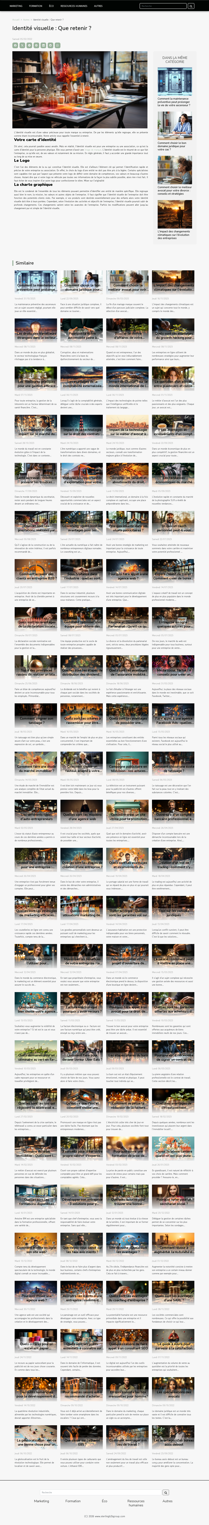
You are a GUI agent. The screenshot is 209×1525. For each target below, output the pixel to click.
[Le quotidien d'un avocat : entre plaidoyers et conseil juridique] (173, 378)
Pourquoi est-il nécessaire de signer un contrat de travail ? (174, 1059)
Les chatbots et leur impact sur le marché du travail (37, 434)
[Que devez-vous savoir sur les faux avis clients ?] (81, 1244)
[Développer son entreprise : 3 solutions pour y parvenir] (81, 1196)
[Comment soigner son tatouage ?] (36, 715)
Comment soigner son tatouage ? (36, 720)
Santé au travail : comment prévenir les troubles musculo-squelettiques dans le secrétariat (36, 484)
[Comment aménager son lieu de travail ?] (127, 1437)
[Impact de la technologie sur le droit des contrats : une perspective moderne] (81, 426)
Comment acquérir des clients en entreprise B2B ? (36, 576)
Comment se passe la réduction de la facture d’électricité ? (128, 1107)
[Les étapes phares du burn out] (127, 1052)
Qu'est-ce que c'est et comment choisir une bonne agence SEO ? (82, 1107)
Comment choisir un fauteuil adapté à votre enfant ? (82, 770)
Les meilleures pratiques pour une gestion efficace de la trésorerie (36, 386)
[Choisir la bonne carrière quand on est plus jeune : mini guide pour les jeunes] (173, 1148)
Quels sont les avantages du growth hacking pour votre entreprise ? (174, 337)
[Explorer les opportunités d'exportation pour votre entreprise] (81, 474)
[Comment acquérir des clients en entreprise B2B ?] (36, 570)
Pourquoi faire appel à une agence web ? (128, 576)
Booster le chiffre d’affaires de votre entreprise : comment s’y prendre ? (128, 340)
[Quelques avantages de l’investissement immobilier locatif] (173, 1100)
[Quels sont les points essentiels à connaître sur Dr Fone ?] (81, 1340)
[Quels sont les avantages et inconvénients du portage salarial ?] (127, 859)
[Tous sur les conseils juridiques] (173, 907)
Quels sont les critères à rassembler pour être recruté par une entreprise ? (82, 725)
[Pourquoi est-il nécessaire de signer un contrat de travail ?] (173, 1052)
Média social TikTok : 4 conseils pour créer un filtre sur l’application (174, 674)
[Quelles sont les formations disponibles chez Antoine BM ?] (36, 1196)
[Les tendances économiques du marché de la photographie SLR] (173, 474)
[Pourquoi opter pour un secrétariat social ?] (173, 1196)
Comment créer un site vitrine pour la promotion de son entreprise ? (128, 819)
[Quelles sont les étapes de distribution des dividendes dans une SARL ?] (81, 667)
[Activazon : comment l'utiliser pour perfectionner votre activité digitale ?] (36, 956)
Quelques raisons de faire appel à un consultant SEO (128, 1346)
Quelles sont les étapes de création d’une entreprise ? (82, 865)
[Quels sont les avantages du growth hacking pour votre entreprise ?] (173, 330)
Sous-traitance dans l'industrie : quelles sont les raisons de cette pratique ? (82, 580)
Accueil (15, 19)
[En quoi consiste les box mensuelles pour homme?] (127, 1389)
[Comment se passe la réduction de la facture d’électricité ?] (127, 1100)
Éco (51, 6)
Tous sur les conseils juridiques (174, 913)
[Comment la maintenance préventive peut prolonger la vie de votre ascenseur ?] (175, 81)
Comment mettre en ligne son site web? (36, 1250)
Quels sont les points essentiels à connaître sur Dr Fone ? (82, 1348)
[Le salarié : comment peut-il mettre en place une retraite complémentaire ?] (173, 956)
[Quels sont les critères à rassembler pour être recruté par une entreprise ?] (81, 715)
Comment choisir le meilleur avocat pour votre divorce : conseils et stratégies (175, 190)
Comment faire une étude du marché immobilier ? (36, 768)
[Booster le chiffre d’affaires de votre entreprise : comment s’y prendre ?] (127, 330)
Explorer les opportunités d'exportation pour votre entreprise (82, 482)
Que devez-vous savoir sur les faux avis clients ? (82, 1250)
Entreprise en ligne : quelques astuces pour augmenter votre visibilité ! (174, 626)
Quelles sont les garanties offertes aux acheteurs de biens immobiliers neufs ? (174, 1011)
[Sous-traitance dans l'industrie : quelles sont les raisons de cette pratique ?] (81, 570)
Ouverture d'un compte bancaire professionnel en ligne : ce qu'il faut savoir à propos (174, 821)
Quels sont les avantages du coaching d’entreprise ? (128, 1298)
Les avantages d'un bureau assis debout (174, 1442)
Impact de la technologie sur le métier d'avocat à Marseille (128, 434)
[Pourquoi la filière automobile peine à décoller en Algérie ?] (81, 330)
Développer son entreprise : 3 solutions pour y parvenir (82, 1203)
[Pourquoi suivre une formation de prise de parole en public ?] (127, 1148)
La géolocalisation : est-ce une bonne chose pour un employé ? (36, 1444)
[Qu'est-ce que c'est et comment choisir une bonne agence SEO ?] (81, 1100)
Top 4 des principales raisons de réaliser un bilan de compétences (36, 674)
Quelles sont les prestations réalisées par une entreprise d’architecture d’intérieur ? (36, 532)
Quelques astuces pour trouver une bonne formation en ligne (128, 1203)
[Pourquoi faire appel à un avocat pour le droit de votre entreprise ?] (127, 1004)
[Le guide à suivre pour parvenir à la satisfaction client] (173, 1340)
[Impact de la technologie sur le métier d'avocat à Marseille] (127, 426)
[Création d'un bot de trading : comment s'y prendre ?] (173, 859)
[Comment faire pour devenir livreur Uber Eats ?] (81, 1052)
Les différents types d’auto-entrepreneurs (36, 817)
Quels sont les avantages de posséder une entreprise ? (128, 722)
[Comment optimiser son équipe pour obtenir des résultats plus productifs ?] (81, 619)
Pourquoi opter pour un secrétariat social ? (174, 1201)
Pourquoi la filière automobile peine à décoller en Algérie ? (82, 337)
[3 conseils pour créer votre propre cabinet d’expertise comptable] (81, 1148)
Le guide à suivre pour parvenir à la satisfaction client (174, 1348)
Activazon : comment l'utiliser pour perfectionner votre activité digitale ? (36, 965)
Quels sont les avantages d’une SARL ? (174, 1298)
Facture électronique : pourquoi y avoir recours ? (82, 1009)
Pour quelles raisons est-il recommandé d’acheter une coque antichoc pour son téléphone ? (82, 1398)
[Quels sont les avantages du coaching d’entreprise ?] (127, 1292)
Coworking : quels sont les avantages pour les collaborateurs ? (82, 530)
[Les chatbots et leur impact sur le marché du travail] (36, 426)
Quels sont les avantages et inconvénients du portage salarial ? (128, 867)
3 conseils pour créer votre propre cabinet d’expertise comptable (82, 1155)
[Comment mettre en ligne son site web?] (36, 1244)
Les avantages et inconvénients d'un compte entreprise (174, 434)
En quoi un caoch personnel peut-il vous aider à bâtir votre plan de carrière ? (174, 532)
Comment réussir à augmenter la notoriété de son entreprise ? (174, 1252)
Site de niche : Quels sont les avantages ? (128, 1250)
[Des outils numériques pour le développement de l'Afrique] (36, 1389)
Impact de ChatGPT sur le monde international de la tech (128, 386)
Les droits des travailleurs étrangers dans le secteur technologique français (36, 337)
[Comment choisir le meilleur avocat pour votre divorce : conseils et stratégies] (175, 169)
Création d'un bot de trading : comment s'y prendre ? (174, 867)
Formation (35, 6)
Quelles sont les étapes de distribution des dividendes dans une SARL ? (82, 674)
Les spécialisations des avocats (174, 1394)
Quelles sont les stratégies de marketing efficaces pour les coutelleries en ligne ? (36, 917)
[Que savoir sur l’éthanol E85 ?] (81, 1437)
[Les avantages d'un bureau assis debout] (173, 1437)
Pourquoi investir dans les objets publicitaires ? (128, 528)
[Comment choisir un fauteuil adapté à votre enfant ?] (81, 763)
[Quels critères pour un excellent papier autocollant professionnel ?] (36, 1340)
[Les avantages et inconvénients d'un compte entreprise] (173, 426)
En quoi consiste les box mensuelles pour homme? (128, 1394)
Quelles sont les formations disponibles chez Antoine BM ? (36, 1203)
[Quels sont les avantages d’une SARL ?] (173, 1292)
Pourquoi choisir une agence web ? (36, 1298)
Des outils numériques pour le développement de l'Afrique (36, 1396)
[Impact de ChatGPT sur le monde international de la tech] (127, 378)
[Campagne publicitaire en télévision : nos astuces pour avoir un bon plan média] (127, 763)
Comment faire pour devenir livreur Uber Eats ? (82, 1057)
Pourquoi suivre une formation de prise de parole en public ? (128, 1155)
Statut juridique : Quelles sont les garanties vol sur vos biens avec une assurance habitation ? (128, 917)
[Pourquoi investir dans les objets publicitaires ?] (127, 522)
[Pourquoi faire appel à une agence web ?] (127, 570)
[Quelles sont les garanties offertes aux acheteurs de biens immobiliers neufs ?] (173, 1004)
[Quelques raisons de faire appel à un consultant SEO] (127, 1340)
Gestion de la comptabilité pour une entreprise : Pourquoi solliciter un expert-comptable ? (36, 869)
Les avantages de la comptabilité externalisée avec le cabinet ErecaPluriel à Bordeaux (82, 388)
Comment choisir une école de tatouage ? (173, 768)
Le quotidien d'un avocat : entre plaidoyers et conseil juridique (174, 386)
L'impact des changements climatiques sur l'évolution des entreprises (174, 235)
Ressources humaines (74, 6)
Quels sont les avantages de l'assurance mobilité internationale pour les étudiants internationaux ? (128, 676)
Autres (98, 6)
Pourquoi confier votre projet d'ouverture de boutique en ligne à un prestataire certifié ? (128, 965)
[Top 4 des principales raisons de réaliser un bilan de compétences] (36, 667)
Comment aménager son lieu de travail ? (128, 1442)
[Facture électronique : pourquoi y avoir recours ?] (81, 1004)
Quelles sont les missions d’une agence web (82, 817)
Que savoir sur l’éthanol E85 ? (82, 1442)
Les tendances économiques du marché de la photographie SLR (174, 482)
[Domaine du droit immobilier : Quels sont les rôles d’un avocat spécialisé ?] (36, 1148)
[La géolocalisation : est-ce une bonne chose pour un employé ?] (36, 1437)
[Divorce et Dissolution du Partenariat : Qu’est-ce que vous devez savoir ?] (127, 619)
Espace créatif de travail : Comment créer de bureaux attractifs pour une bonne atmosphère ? (173, 580)
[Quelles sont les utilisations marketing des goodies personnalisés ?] (81, 907)
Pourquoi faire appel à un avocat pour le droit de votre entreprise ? (128, 1011)
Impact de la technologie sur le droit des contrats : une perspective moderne (82, 434)
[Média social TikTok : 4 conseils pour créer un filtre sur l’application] (173, 667)
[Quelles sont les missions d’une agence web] (81, 811)
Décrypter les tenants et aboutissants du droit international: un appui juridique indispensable (128, 484)
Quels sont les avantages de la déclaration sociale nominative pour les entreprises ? (37, 628)
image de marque (93, 149)
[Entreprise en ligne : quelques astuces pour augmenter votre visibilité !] (173, 619)
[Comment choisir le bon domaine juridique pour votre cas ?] (175, 125)
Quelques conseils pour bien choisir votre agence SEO (36, 1011)
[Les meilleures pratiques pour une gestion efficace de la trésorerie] (36, 378)
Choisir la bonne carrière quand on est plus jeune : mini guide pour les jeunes (174, 1155)
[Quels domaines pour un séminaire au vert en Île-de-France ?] (36, 1052)
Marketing (16, 6)
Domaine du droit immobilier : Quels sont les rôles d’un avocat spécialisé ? (36, 1158)
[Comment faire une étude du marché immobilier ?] (36, 763)
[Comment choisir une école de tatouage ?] (173, 763)
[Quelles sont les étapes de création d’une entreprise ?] (81, 859)
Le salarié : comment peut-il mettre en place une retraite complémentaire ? (174, 963)
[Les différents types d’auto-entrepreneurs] (36, 811)
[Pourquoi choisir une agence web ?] (36, 1292)
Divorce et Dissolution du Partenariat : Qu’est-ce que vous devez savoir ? (128, 626)
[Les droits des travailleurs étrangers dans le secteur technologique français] (36, 330)
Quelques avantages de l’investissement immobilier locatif (174, 1107)
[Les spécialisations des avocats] (173, 1389)
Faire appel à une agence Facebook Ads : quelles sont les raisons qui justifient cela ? (174, 725)
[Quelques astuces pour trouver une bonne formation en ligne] (127, 1196)
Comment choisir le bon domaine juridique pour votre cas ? (172, 146)
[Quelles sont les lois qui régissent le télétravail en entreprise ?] (36, 1100)
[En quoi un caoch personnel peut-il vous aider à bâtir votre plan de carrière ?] (173, 522)
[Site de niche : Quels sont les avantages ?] (127, 1244)
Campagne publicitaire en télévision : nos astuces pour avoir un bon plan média (128, 773)
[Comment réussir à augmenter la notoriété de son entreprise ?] (173, 1244)
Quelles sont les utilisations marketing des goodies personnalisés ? (82, 915)
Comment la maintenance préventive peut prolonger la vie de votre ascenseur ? (174, 102)
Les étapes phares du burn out (128, 1057)
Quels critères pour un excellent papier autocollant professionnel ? (36, 1350)
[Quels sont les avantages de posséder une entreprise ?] (127, 715)
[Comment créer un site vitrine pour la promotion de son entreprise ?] (127, 811)
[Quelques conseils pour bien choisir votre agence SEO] (36, 1004)
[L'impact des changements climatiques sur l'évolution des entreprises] (175, 214)
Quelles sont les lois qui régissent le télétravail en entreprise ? (36, 1107)
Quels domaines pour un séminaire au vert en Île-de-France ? (36, 1059)
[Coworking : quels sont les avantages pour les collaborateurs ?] (81, 522)
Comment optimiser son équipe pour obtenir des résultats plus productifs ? (82, 626)
